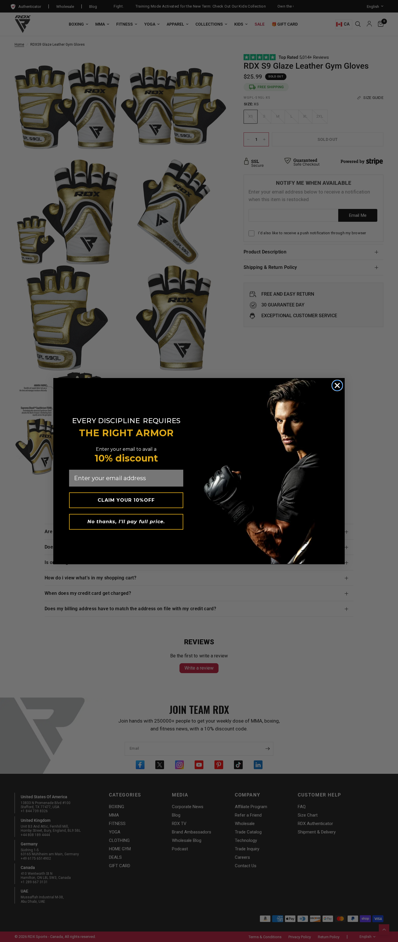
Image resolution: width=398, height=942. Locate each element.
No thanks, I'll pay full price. (126, 521)
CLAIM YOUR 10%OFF (126, 500)
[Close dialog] (337, 385)
